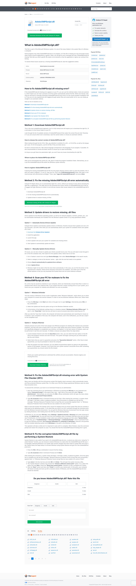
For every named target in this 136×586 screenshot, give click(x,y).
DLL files (47, 3)
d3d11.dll (108, 92)
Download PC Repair (100, 39)
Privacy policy (31, 584)
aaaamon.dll (54, 550)
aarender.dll (75, 550)
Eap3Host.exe (95, 65)
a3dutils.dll (54, 542)
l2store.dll (94, 85)
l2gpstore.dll (104, 82)
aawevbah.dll (76, 553)
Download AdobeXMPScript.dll (36, 104)
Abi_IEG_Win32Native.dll (100, 553)
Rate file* (30, 505)
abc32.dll (95, 542)
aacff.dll (53, 553)
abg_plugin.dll (97, 547)
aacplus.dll (75, 542)
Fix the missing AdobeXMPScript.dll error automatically (43, 107)
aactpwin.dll (75, 545)
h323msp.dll (101, 85)
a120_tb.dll (33, 539)
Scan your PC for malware (35, 113)
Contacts (98, 3)
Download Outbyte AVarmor (38, 365)
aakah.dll (74, 547)
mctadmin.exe (95, 69)
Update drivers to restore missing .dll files (40, 110)
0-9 (33, 8)
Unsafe (56, 483)
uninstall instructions (49, 206)
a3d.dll (32, 553)
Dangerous (36, 483)
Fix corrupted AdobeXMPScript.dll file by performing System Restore (47, 119)
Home (26, 14)
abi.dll (94, 550)
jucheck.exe (94, 58)
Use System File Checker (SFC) (37, 116)
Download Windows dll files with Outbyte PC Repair (45, 35)
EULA (54, 206)
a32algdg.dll (33, 550)
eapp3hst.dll (103, 88)
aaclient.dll (75, 539)
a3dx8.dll (53, 545)
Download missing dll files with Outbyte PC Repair (41, 202)
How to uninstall (43, 584)
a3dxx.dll (53, 547)
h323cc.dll (101, 92)
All (28, 531)
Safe (77, 483)
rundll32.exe (94, 72)
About (104, 3)
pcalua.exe (102, 65)
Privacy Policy (59, 206)
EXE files (54, 3)
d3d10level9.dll (95, 82)
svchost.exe (94, 55)
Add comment (39, 521)
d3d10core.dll (95, 88)
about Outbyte (41, 206)
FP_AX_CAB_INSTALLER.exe (98, 62)
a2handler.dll (33, 545)
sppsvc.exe (103, 69)
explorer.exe (102, 55)
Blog (110, 3)
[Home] (30, 3)
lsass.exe (101, 58)
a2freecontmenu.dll (35, 542)
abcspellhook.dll (97, 545)
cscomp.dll (94, 92)
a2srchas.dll (33, 547)
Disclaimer (37, 584)
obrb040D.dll (95, 95)
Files (31, 14)
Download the (38, 232)
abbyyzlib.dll (96, 539)
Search (110, 8)
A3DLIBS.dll (54, 539)
